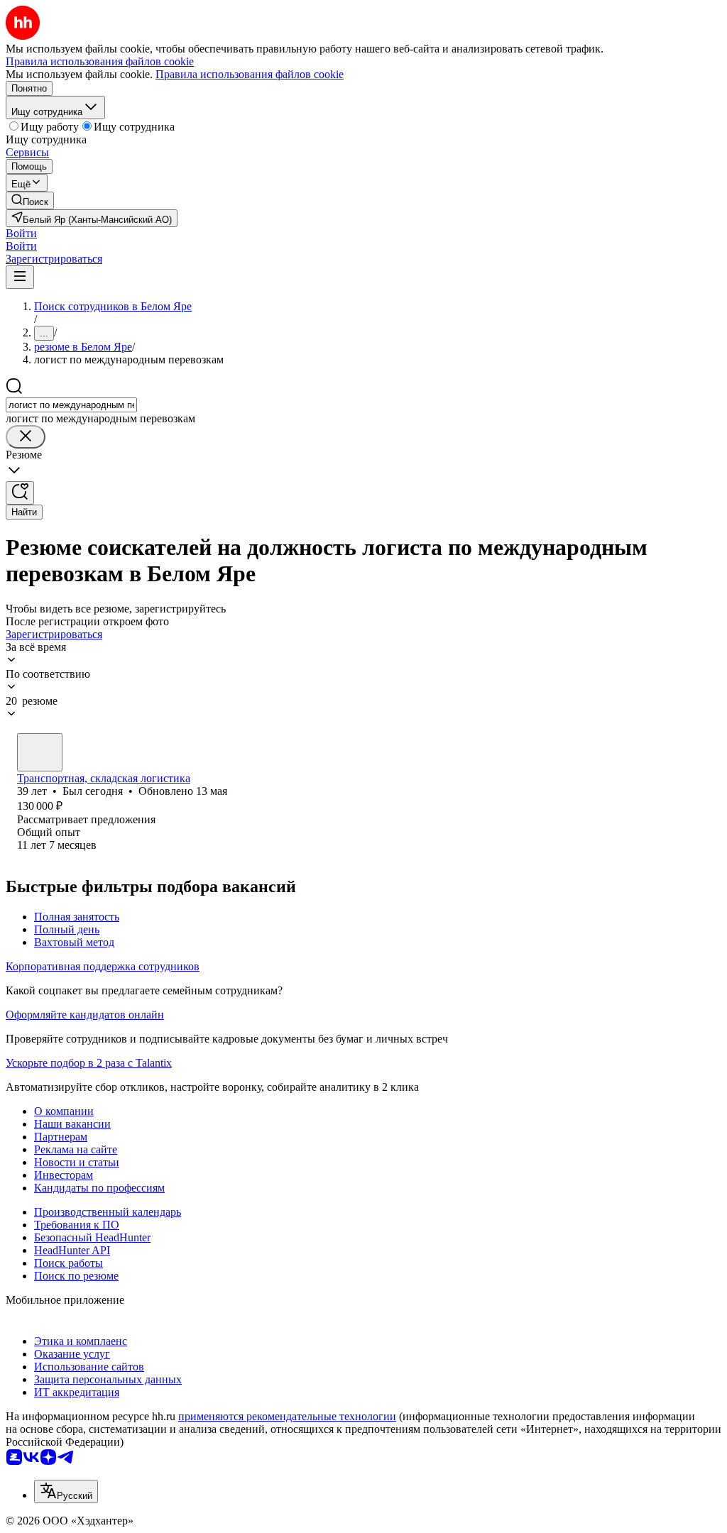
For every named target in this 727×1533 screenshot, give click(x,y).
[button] (21, 233)
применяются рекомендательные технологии (287, 1416)
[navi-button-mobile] (20, 277)
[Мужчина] (39, 752)
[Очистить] (25, 437)
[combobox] (71, 404)
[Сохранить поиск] (20, 493)
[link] (30, 200)
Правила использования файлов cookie (249, 74)
